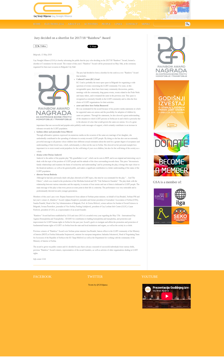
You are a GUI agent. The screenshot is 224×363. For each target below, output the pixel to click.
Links (118, 24)
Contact (132, 24)
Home (37, 24)
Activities (91, 24)
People (106, 24)
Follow (43, 46)
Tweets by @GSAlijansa (97, 285)
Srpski (146, 24)
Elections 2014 (54, 24)
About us (74, 24)
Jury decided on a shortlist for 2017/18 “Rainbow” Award (72, 38)
